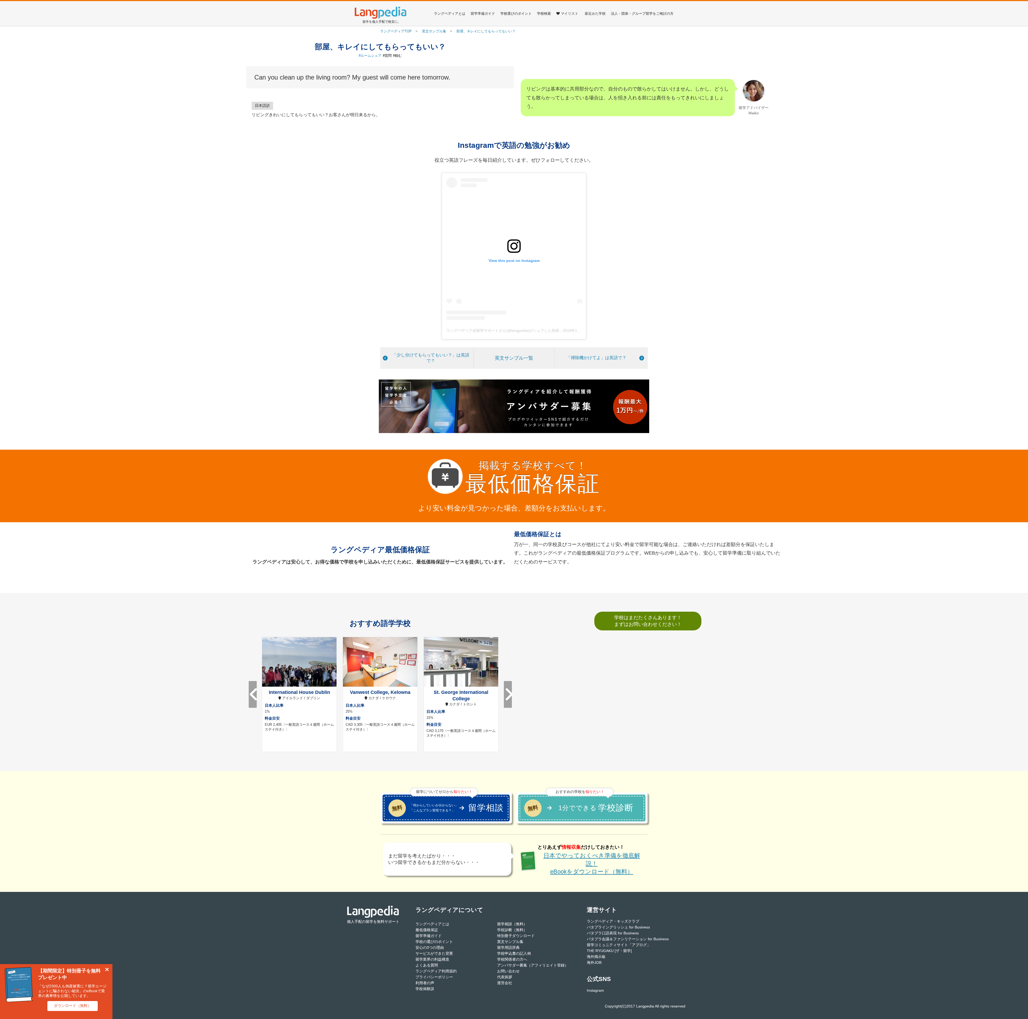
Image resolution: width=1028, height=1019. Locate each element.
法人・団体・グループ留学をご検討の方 (642, 14)
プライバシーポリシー (434, 977)
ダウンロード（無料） (72, 1006)
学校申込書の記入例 (514, 953)
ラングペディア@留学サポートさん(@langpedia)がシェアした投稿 (502, 330)
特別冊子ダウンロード (516, 936)
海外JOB (594, 962)
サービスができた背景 (434, 953)
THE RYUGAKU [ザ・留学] (609, 951)
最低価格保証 (426, 930)
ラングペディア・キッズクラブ (613, 921)
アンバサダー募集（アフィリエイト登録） (532, 965)
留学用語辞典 (508, 947)
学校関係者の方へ (512, 959)
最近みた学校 (595, 14)
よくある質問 (426, 965)
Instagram (595, 990)
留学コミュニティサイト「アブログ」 (619, 945)
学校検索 (544, 14)
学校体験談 (424, 989)
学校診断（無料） (512, 930)
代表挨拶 (504, 977)
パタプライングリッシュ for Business (618, 927)
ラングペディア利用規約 (436, 971)
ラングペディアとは (449, 14)
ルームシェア (371, 56)
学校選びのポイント (516, 14)
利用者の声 (424, 983)
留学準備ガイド (483, 14)
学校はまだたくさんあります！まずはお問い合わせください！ (648, 621)
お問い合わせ (508, 971)
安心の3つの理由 (429, 947)
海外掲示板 (596, 956)
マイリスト (569, 14)
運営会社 (504, 983)
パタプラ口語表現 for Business (613, 933)
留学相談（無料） (512, 924)
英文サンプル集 (510, 941)
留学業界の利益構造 (432, 959)
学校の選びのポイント (434, 941)
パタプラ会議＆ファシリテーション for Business (628, 939)
